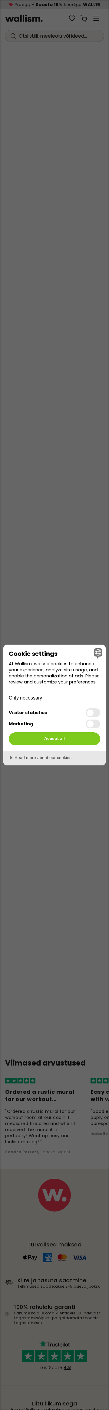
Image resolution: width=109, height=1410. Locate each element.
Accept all (54, 738)
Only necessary (25, 697)
